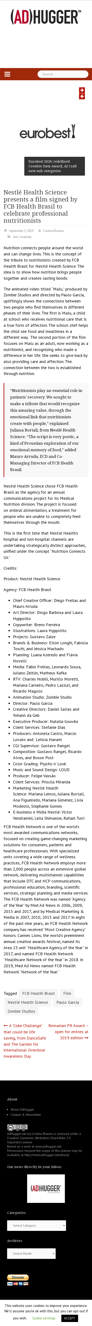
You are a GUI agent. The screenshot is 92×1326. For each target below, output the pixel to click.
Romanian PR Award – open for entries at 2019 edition (68, 1031)
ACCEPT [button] (69, 1318)
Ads (15, 237)
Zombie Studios (21, 1011)
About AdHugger (22, 1109)
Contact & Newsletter (26, 1114)
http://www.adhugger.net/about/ (47, 1155)
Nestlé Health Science (28, 1002)
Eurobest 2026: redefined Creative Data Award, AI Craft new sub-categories (53, 166)
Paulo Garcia (67, 1002)
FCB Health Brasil (38, 993)
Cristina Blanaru (53, 231)
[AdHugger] (46, 16)
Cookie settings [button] (43, 1318)
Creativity (25, 237)
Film (67, 993)
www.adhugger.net (48, 1146)
